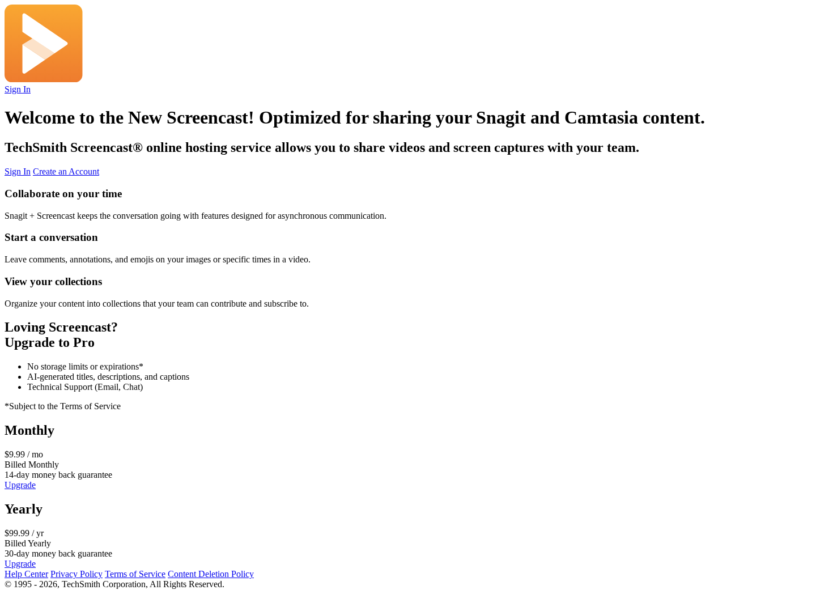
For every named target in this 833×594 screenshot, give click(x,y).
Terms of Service (135, 574)
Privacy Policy (76, 574)
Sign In (18, 89)
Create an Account (66, 171)
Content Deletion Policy (211, 574)
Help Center (26, 574)
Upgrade (20, 485)
